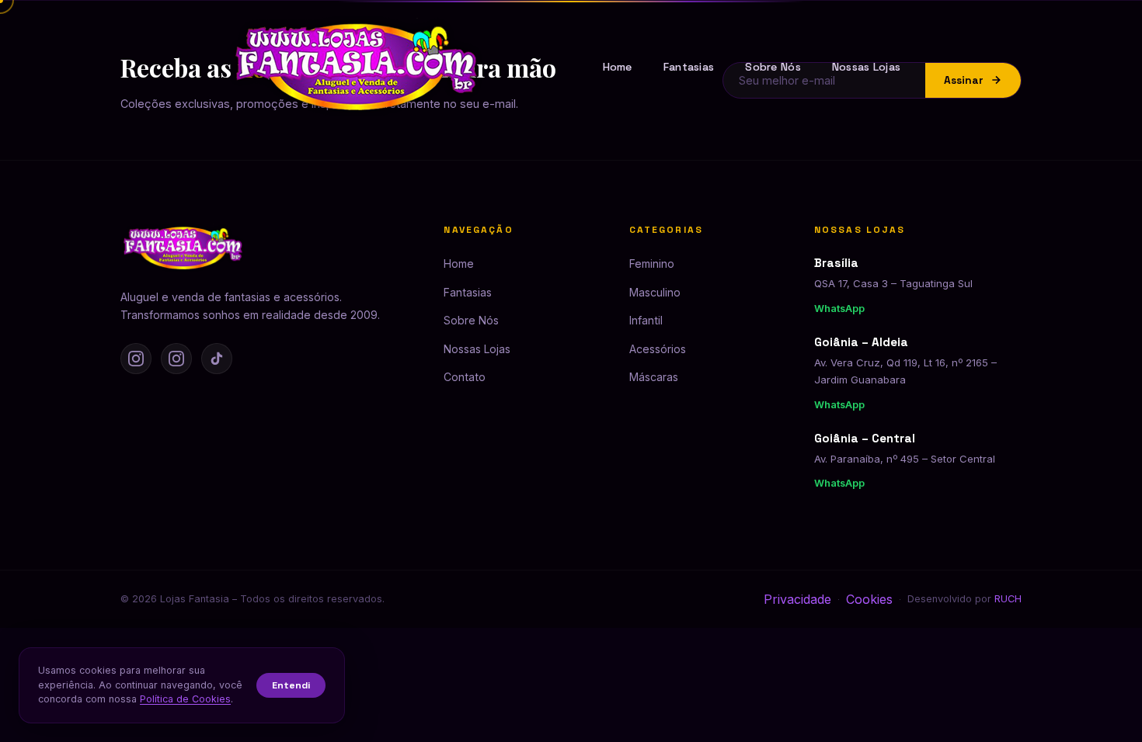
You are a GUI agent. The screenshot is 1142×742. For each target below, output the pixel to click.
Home (617, 67)
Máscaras (653, 376)
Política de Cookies (185, 699)
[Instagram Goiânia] (176, 358)
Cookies (869, 599)
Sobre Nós (773, 67)
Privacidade (797, 599)
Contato (465, 376)
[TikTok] (216, 358)
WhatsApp (839, 308)
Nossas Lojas (866, 67)
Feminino (651, 263)
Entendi (291, 685)
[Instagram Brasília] (135, 358)
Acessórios (657, 348)
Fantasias (689, 67)
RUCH (1008, 599)
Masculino (655, 292)
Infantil (646, 320)
